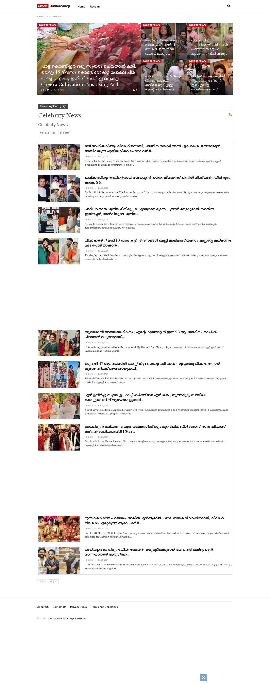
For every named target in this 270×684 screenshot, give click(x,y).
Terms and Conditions (104, 606)
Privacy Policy (78, 606)
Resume (95, 6)
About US (43, 606)
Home (81, 6)
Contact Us (59, 606)
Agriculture (47, 133)
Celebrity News (47, 25)
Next (53, 582)
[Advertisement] (135, 297)
